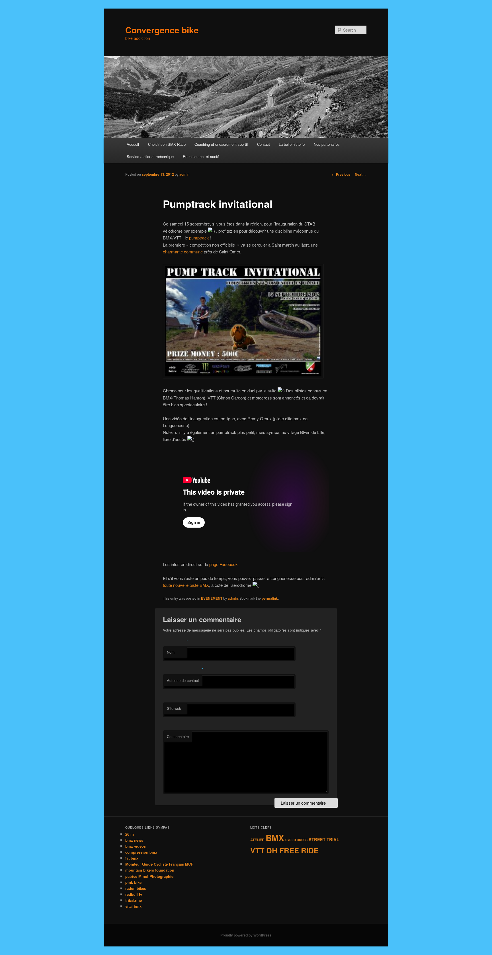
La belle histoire (292, 144)
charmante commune (183, 252)
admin (184, 174)
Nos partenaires (327, 144)
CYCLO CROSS (296, 840)
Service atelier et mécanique (150, 156)
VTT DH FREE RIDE (284, 850)
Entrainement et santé (201, 156)
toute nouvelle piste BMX (186, 585)
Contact (263, 144)
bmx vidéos (135, 846)
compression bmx (141, 852)
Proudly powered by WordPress (246, 935)
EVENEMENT (211, 598)
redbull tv (133, 894)
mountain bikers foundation (149, 870)
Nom (171, 652)
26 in (129, 834)
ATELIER (257, 839)
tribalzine (133, 900)
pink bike (133, 882)
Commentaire (178, 736)
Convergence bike (162, 30)
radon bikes (135, 888)
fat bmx (131, 858)
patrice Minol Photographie (149, 876)
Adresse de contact (183, 680)
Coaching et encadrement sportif (221, 144)
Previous (341, 174)
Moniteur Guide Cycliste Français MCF (159, 864)
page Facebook (223, 564)
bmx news (134, 840)
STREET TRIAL (324, 839)
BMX (275, 838)
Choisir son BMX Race (167, 144)
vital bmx (133, 906)
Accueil (133, 144)
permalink (270, 598)
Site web (174, 708)
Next (361, 174)
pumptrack (199, 238)
